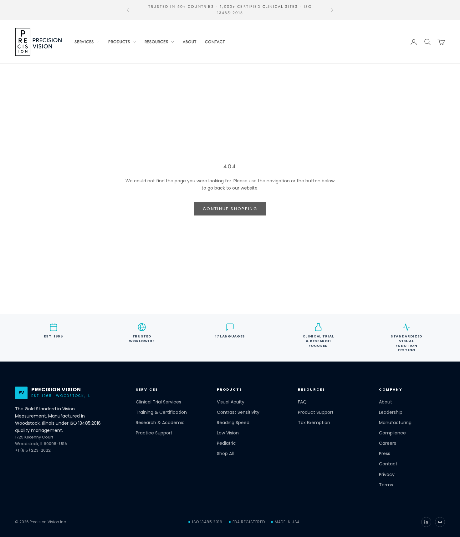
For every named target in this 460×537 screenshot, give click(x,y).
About (190, 42)
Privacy (387, 475)
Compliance (392, 433)
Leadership (390, 412)
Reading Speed (233, 423)
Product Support (316, 412)
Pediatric (226, 443)
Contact (215, 42)
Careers (387, 443)
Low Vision (228, 433)
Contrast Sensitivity (238, 412)
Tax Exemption (314, 423)
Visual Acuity (230, 402)
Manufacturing (395, 423)
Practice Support (154, 433)
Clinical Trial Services (158, 402)
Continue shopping (230, 209)
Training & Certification (161, 412)
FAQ (302, 402)
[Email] (440, 522)
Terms (386, 485)
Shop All (225, 454)
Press (384, 454)
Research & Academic (160, 423)
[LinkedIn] (426, 522)
